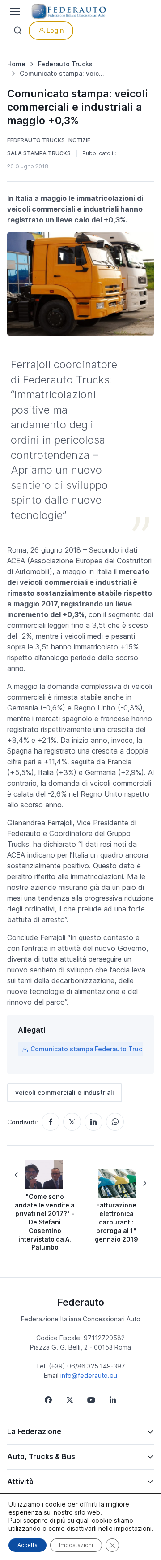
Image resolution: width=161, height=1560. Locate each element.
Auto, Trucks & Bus (41, 1456)
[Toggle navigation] (14, 12)
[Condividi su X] (72, 1122)
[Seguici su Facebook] (48, 1400)
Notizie (79, 140)
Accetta (27, 1545)
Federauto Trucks (36, 140)
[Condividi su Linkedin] (93, 1122)
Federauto (80, 1302)
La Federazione (34, 1431)
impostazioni (133, 1528)
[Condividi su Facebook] (50, 1122)
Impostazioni (76, 1545)
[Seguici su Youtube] (91, 1400)
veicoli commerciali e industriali (64, 1092)
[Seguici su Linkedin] (113, 1400)
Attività (20, 1481)
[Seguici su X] (70, 1400)
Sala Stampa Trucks (39, 153)
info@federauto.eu (88, 1375)
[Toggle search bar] (18, 30)
